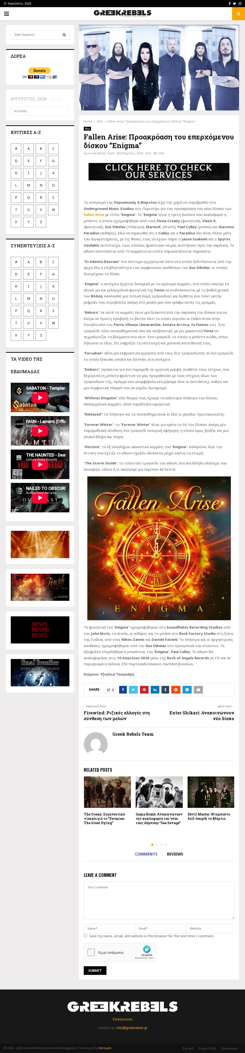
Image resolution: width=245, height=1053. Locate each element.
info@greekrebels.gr (132, 1027)
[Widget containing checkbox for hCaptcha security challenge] (120, 952)
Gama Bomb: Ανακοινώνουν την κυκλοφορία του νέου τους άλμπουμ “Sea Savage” (159, 818)
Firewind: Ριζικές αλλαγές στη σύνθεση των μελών (117, 715)
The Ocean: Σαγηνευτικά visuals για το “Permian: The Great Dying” (104, 818)
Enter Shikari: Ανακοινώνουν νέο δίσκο (201, 715)
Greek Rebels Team (101, 153)
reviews (175, 854)
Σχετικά (188, 1048)
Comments (146, 854)
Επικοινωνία (122, 1019)
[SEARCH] (64, 35)
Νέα (87, 128)
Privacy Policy (207, 1048)
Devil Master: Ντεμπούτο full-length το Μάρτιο (209, 816)
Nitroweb (105, 1048)
